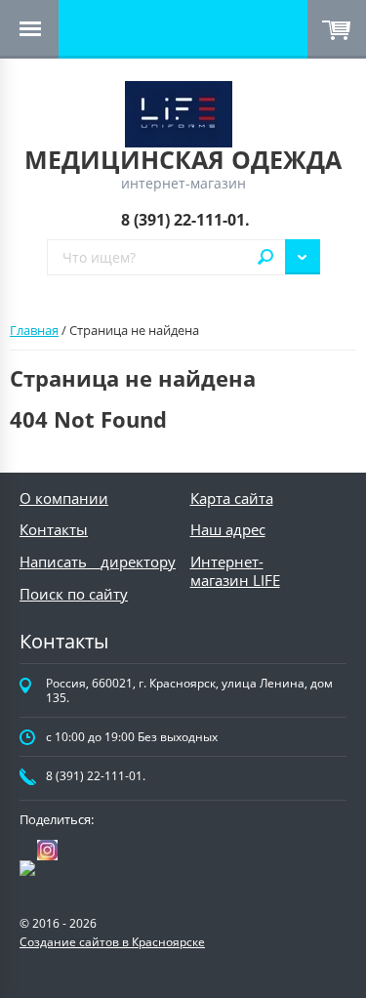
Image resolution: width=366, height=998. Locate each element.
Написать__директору (98, 561)
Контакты (54, 529)
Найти (265, 256)
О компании (64, 498)
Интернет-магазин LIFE (235, 571)
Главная (34, 330)
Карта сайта (231, 498)
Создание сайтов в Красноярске (112, 942)
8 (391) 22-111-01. (185, 219)
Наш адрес (227, 529)
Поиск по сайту (74, 593)
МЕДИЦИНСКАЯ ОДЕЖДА (183, 159)
